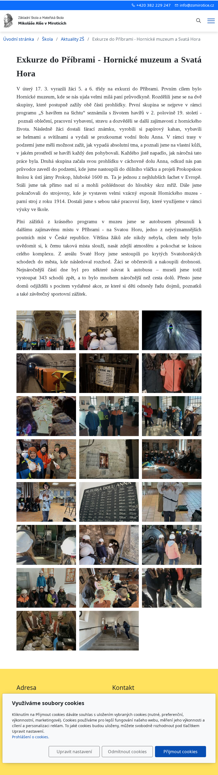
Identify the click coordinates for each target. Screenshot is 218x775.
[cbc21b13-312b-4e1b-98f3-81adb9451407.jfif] (46, 416)
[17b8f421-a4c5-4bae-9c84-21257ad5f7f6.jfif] (46, 502)
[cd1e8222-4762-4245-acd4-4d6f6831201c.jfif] (109, 545)
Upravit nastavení (74, 752)
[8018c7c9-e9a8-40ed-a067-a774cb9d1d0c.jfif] (109, 502)
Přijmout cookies (181, 752)
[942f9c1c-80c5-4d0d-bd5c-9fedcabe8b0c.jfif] (172, 330)
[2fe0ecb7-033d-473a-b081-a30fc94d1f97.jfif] (46, 373)
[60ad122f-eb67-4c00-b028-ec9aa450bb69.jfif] (172, 373)
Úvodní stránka (18, 39)
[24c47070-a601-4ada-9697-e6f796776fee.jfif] (46, 588)
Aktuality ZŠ (72, 39)
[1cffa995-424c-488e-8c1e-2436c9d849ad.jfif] (109, 330)
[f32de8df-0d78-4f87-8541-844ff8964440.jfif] (109, 630)
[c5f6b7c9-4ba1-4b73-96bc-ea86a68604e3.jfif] (109, 416)
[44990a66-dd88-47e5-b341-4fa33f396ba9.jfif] (172, 545)
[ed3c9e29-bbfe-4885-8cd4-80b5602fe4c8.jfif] (172, 502)
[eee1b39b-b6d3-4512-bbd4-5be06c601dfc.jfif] (46, 459)
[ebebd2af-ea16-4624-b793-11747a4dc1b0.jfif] (46, 330)
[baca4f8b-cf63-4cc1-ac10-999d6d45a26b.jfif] (109, 373)
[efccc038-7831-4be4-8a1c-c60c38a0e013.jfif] (109, 588)
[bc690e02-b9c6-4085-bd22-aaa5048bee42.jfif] (172, 416)
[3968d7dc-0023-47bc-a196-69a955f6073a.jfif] (172, 588)
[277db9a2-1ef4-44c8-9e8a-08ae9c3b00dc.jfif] (172, 459)
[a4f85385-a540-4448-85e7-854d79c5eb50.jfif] (46, 545)
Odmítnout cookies (127, 752)
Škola (47, 39)
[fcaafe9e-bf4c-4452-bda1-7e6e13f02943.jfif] (46, 630)
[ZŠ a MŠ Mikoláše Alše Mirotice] (35, 20)
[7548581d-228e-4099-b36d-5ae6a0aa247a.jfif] (109, 459)
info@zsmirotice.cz (197, 5)
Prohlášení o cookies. (30, 736)
